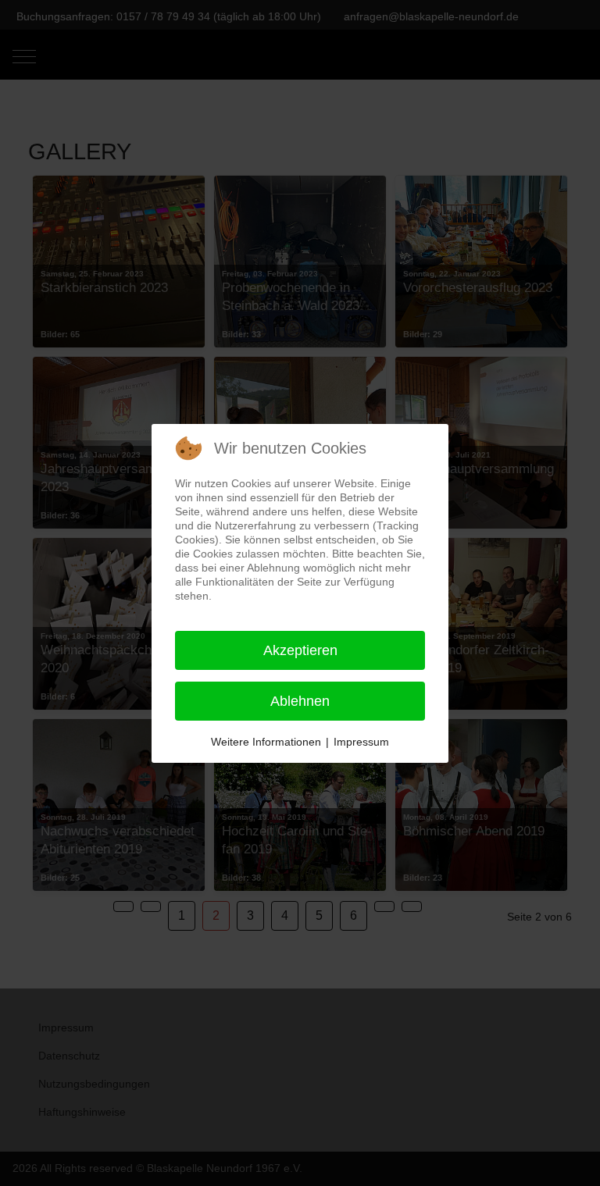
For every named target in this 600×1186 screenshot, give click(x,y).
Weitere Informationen (266, 741)
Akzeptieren (300, 650)
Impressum (361, 741)
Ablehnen (300, 701)
